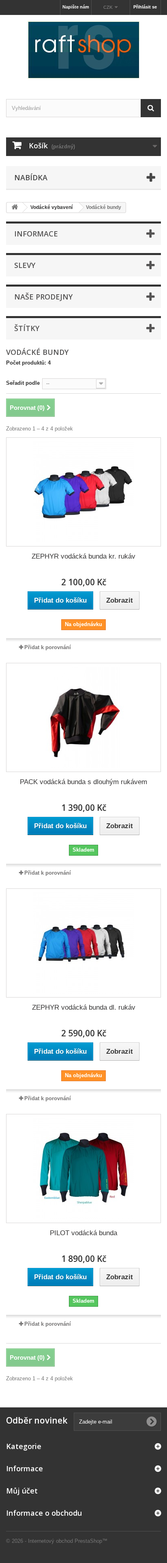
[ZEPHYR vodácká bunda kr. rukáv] (83, 491)
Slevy (24, 265)
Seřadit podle (23, 383)
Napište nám (75, 6)
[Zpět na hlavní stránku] (14, 207)
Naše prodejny (43, 297)
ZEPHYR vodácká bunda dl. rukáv (83, 1007)
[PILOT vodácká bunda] (83, 1168)
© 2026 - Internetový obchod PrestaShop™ (56, 1541)
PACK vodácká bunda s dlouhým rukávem (83, 782)
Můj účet (22, 1491)
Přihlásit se (145, 6)
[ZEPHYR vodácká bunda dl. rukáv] (83, 942)
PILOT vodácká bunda (83, 1233)
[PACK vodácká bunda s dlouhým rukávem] (83, 717)
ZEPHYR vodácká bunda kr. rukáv (83, 556)
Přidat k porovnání (47, 647)
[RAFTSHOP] (83, 50)
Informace (36, 233)
